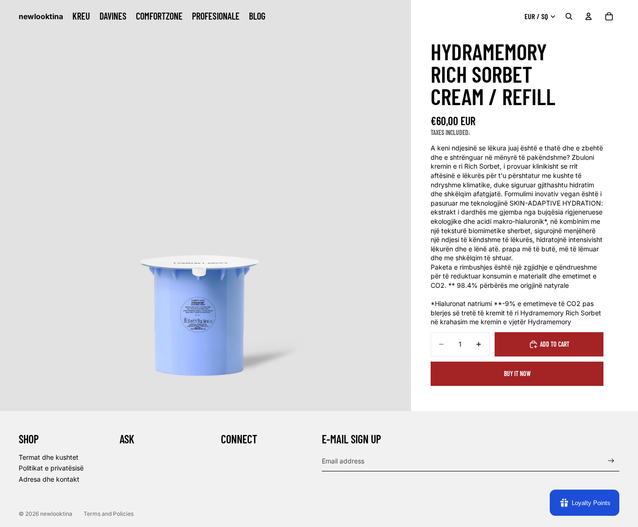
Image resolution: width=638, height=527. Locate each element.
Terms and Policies (109, 513)
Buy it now (517, 373)
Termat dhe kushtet (48, 457)
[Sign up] (611, 461)
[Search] (569, 16)
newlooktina (56, 513)
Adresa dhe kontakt (49, 479)
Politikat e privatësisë (51, 468)
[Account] (588, 16)
